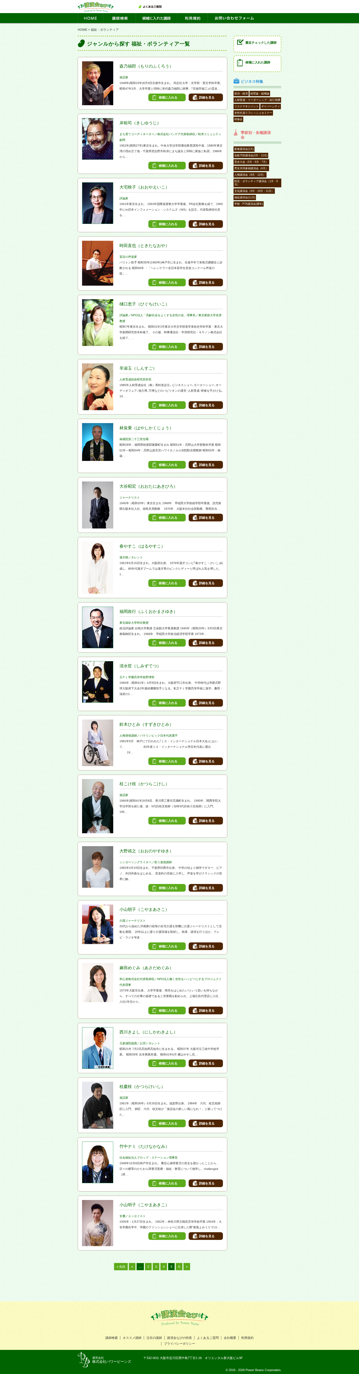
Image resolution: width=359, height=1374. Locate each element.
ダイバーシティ (270, 106)
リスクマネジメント (246, 106)
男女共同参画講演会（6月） (251, 168)
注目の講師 (154, 1337)
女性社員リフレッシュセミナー (253, 112)
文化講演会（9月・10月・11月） (254, 191)
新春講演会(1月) (244, 149)
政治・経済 (241, 93)
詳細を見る (207, 97)
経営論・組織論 (259, 93)
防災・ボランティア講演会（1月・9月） (256, 183)
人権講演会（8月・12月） (250, 174)
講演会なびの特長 (179, 1337)
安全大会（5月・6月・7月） (251, 161)
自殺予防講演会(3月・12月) (250, 155)
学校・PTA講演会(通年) (248, 203)
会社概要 (230, 1337)
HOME (82, 29)
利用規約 (247, 1337)
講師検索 (111, 1337)
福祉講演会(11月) (244, 197)
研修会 (238, 119)
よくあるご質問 (208, 1337)
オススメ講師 (132, 1337)
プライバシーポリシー (179, 1343)
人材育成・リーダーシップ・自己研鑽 (257, 99)
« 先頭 (121, 1266)
